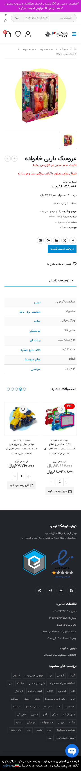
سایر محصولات (62, 222)
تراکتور (50, 691)
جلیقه (37, 699)
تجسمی (62, 691)
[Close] (77, 3)
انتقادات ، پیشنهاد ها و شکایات (60, 655)
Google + (48, 240)
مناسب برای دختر (29, 311)
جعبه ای (35, 340)
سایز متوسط (32, 359)
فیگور (55, 714)
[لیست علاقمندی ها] (17, 34)
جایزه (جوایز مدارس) (55, 699)
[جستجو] (17, 18)
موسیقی (31, 722)
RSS (71, 590)
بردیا (66, 440)
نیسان (19, 722)
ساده (37, 321)
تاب (73, 691)
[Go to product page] (21, 418)
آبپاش (72, 676)
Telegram (50, 590)
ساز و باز (47, 707)
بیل (10, 683)
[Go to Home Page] (75, 49)
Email (40, 240)
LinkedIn (56, 240)
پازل (49, 730)
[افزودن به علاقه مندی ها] (61, 409)
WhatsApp (39, 590)
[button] (72, 34)
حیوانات (15, 699)
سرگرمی (35, 369)
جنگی (26, 699)
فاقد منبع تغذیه (30, 350)
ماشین (34, 714)
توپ (72, 699)
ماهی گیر (21, 714)
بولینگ (20, 683)
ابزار (50, 676)
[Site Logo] (56, 34)
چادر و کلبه (16, 730)
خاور (58, 707)
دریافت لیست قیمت (62, 248)
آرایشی (60, 676)
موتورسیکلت (46, 722)
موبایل (61, 722)
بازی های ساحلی (37, 683)
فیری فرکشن (69, 714)
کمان (49, 738)
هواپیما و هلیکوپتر (65, 730)
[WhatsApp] (6, 21)
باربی (37, 302)
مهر (14, 440)
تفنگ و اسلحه (35, 691)
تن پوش (19, 691)
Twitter (64, 240)
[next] (7, 159)
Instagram (60, 590)
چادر (29, 730)
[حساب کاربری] (28, 34)
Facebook (72, 240)
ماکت (72, 722)
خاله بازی (70, 707)
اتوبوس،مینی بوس (34, 676)
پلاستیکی (34, 331)
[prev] (14, 159)
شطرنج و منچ (32, 707)
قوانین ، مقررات (68, 648)
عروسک (64, 227)
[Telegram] (6, 15)
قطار (45, 714)
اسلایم (16, 676)
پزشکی (39, 730)
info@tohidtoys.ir (59, 618)
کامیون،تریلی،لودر (66, 738)
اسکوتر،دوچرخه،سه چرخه (62, 683)
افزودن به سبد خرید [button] (57, 491)
